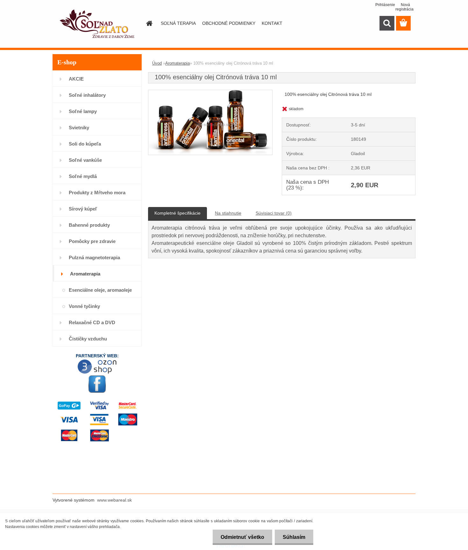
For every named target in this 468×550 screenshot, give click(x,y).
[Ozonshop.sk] (97, 361)
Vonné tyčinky (84, 306)
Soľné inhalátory (87, 95)
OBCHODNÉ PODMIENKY (228, 23)
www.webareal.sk (114, 500)
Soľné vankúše (85, 160)
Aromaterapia (85, 273)
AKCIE (76, 79)
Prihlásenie (382, 5)
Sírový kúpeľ (83, 208)
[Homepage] (148, 23)
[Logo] (96, 23)
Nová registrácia (402, 7)
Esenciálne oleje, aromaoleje (100, 290)
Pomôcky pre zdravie (92, 241)
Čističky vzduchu (88, 338)
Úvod (157, 63)
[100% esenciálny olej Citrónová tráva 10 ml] (210, 93)
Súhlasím (294, 537)
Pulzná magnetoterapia (94, 257)
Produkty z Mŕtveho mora (97, 192)
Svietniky (79, 127)
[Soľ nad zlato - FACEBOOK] (97, 384)
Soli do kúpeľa (85, 143)
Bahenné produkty (89, 225)
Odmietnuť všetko (242, 537)
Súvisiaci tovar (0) (274, 213)
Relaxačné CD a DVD (92, 322)
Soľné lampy (83, 111)
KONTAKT (272, 23)
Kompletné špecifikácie (177, 213)
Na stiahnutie (228, 213)
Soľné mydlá (83, 176)
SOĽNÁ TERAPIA (178, 23)
